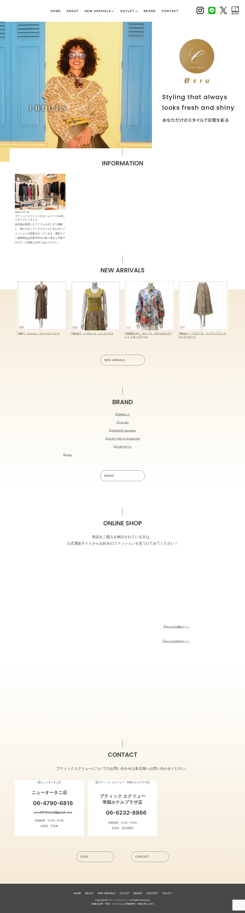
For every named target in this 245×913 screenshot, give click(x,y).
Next (236, 309)
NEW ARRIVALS (98, 11)
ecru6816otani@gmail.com (53, 812)
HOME (55, 11)
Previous (9, 309)
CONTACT (170, 11)
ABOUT (73, 11)
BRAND (150, 11)
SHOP (84, 856)
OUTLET (127, 11)
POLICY (166, 893)
